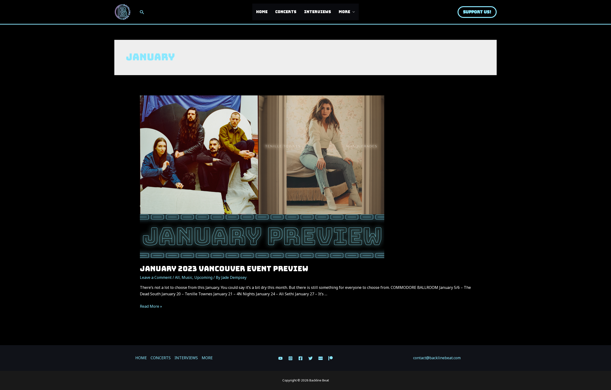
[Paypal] (320, 358)
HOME (262, 11)
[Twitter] (310, 358)
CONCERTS (285, 11)
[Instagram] (290, 358)
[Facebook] (300, 358)
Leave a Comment (156, 277)
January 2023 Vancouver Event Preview (224, 268)
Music (187, 277)
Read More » (151, 306)
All (177, 277)
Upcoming (203, 277)
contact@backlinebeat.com (437, 357)
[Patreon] (330, 358)
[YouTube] (280, 358)
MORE (344, 11)
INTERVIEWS (317, 11)
